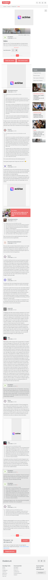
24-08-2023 (10, 472)
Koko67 (10, 279)
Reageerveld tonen (9, 551)
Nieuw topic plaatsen (37, 80)
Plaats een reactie (10, 60)
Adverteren (4, 573)
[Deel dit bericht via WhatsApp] (13, 50)
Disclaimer (16, 568)
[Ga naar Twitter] (41, 561)
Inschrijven (40, 572)
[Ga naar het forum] (39, 2)
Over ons (4, 576)
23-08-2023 (10, 92)
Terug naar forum (37, 73)
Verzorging (14, 210)
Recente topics (36, 75)
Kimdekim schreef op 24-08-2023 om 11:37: (14, 509)
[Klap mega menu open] (45, 2)
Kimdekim (10, 36)
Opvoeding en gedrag (38, 93)
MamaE (10, 165)
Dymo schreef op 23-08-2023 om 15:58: (13, 446)
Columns (4, 571)
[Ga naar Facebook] (39, 561)
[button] (17, 47)
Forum (9, 6)
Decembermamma (13, 90)
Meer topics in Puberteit (38, 78)
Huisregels (16, 567)
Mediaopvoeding (37, 112)
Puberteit (14, 6)
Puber (34, 130)
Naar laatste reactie (23, 60)
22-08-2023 (10, 38)
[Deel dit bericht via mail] (16, 50)
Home (4, 6)
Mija (9, 337)
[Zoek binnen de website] (37, 2)
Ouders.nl (7, 561)
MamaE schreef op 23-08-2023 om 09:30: (13, 94)
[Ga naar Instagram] (44, 561)
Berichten (4, 574)
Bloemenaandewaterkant (14, 241)
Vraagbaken (5, 570)
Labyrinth (10, 308)
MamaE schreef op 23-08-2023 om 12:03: (13, 223)
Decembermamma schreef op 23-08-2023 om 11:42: (16, 133)
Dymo (9, 256)
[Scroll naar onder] (45, 10)
